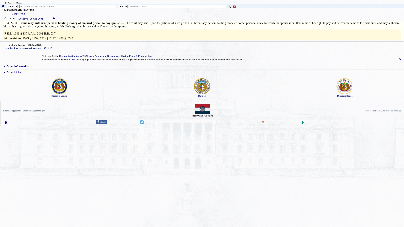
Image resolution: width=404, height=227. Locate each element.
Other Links (13, 72)
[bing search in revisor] (303, 123)
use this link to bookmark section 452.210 (28, 48)
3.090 (72, 59)
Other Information (17, 66)
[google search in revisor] (263, 122)
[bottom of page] (54, 18)
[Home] (3, 6)
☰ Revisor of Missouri (13, 3)
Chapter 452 (18, 13)
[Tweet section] (142, 123)
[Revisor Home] (6, 123)
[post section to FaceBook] (101, 123)
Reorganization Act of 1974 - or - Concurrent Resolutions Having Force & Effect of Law (105, 56)
